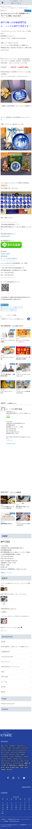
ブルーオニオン (5, 756)
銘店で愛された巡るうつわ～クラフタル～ (14, 594)
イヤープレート (6, 310)
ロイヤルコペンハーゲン (8, 307)
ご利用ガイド (4, 819)
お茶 (2, 745)
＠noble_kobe (5, 253)
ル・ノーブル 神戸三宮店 (14, 409)
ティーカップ (4, 754)
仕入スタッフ (5, 661)
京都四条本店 (5, 651)
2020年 (14, 310)
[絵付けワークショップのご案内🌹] (4, 630)
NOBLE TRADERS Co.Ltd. (14, 821)
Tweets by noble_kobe (7, 703)
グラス (7, 752)
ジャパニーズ (13, 752)
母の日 (26, 767)
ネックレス (11, 754)
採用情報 (6, 821)
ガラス (9, 750)
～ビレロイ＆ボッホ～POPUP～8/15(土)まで (15, 616)
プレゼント (26, 756)
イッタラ (9, 748)
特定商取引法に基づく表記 (13, 819)
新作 (26, 765)
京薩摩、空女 (27, 763)
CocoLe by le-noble (7, 656)
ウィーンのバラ (16, 748)
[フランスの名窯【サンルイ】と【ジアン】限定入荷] (4, 589)
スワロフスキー (22, 752)
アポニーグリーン (21, 745)
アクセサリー (12, 745)
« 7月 (2, 813)
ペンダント (9, 758)
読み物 (3, 641)
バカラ (17, 754)
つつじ (6, 745)
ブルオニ (22, 754)
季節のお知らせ (13, 765)
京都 (2, 671)
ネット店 (4, 681)
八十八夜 (3, 765)
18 (7, 807)
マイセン (16, 758)
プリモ (11, 756)
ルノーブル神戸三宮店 (7, 263)
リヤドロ (13, 761)
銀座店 (3, 692)
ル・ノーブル (20, 761)
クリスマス (19, 307)
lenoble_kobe (4, 236)
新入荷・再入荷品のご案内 (12, 767)
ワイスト (27, 761)
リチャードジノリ (5, 761)
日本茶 (21, 767)
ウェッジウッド (25, 748)
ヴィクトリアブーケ (18, 763)
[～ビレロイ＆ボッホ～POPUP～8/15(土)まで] (4, 621)
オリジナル (3, 750)
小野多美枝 (21, 765)
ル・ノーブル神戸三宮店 (8, 258)
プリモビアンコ (18, 756)
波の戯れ (3, 769)
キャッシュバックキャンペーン (20, 750)
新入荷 (2, 767)
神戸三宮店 (5, 305)
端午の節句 (9, 769)
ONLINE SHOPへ (26, 787)
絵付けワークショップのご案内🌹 (11, 627)
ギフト (2, 752)
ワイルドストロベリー (6, 763)
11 (7, 805)
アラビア (3, 748)
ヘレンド (3, 758)
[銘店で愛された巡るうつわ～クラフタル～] (4, 600)
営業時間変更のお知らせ (8, 609)
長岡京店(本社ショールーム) (10, 666)
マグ (20, 758)
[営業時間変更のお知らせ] (4, 612)
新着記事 (4, 578)
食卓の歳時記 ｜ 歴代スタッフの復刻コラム (15, 646)
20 (16, 807)
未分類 (3, 687)
